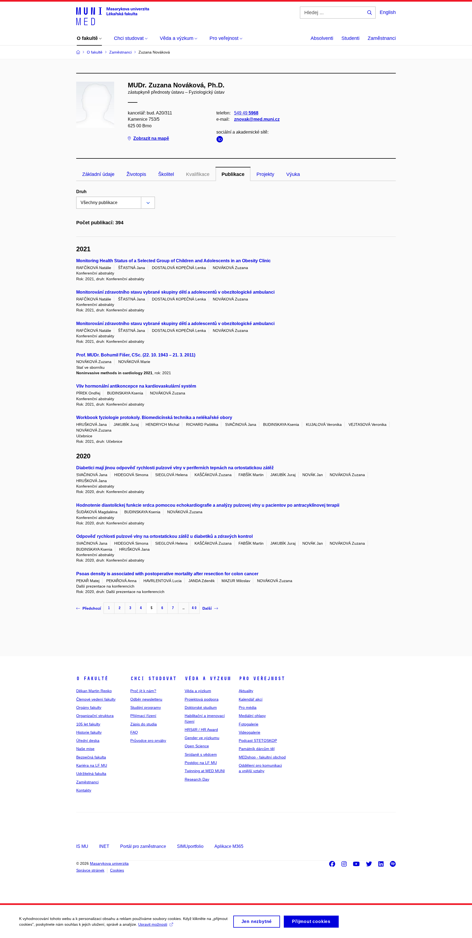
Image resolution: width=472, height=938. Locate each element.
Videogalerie (249, 732)
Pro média (247, 707)
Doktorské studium (201, 707)
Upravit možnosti (152, 924)
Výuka (293, 174)
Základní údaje (98, 174)
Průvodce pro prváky (148, 740)
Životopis (136, 174)
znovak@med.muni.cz (257, 119)
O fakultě (92, 679)
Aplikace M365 (228, 846)
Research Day (197, 779)
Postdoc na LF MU (201, 762)
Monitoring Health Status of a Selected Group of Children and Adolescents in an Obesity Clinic (173, 260)
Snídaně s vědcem (201, 754)
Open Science (197, 746)
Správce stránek (90, 870)
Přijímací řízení (143, 715)
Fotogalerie (248, 724)
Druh (81, 191)
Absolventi (322, 38)
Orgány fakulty (88, 707)
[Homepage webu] (112, 16)
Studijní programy (145, 707)
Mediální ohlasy (252, 715)
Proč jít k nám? (143, 691)
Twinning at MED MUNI (205, 771)
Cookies (117, 870)
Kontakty (83, 790)
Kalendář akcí (250, 699)
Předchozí (91, 608)
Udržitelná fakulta (91, 773)
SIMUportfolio (190, 846)
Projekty (265, 174)
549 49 (246, 113)
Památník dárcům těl (257, 749)
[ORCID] (221, 140)
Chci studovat (153, 679)
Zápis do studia (143, 724)
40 (194, 608)
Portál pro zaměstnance (143, 846)
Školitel (166, 174)
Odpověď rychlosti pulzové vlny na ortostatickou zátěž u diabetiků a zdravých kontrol (164, 536)
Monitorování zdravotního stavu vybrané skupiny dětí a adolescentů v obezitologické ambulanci (175, 292)
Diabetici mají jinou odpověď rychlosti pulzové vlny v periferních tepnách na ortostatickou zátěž (175, 467)
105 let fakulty (88, 724)
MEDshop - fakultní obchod (262, 757)
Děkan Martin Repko (94, 691)
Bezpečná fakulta (91, 757)
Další (207, 608)
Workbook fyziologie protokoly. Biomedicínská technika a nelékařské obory (154, 417)
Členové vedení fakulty (96, 699)
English (388, 12)
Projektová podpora (202, 699)
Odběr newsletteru (146, 699)
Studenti (350, 38)
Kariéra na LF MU (91, 765)
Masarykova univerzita (109, 863)
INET (104, 846)
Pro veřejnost (262, 679)
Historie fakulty (89, 732)
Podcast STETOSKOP (258, 740)
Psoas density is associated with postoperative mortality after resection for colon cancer (167, 573)
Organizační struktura (95, 715)
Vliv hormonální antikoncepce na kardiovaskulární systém (136, 386)
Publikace (233, 174)
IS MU (82, 846)
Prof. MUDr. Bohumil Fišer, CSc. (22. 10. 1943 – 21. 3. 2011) (135, 355)
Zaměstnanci (382, 38)
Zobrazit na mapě (151, 138)
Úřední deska (87, 740)
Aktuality (246, 691)
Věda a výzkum (208, 679)
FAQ (134, 732)
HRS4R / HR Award (201, 729)
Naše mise (85, 749)
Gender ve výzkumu (202, 738)
